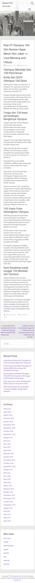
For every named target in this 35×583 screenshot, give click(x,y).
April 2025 (7, 450)
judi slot (6, 564)
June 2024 (7, 476)
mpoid (6, 549)
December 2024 (9, 460)
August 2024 (8, 470)
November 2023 (9, 498)
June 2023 (7, 514)
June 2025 (7, 444)
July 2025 (7, 441)
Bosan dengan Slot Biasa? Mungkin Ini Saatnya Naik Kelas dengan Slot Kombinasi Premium (17, 368)
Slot (5, 557)
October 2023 (8, 502)
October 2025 (8, 431)
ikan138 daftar (9, 546)
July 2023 (7, 511)
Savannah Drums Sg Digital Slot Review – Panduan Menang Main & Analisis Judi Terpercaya (8, 330)
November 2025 (9, 428)
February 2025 (9, 454)
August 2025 (8, 438)
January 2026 (8, 422)
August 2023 (8, 508)
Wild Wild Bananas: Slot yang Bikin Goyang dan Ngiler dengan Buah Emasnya (16, 389)
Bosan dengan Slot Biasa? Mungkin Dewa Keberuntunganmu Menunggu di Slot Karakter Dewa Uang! (17, 376)
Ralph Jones (23, 65)
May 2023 (7, 518)
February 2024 (9, 489)
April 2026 (7, 412)
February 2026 (9, 418)
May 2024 (7, 479)
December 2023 (9, 495)
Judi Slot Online (11, 315)
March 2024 (8, 486)
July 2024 (7, 473)
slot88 (6, 542)
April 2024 (7, 482)
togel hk (7, 560)
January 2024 (8, 492)
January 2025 (8, 457)
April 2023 (7, 521)
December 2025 (9, 425)
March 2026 (8, 415)
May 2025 (7, 447)
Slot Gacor (7, 538)
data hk (6, 553)
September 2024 (10, 466)
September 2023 (9, 505)
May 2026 (7, 409)
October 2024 (8, 463)
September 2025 (9, 434)
